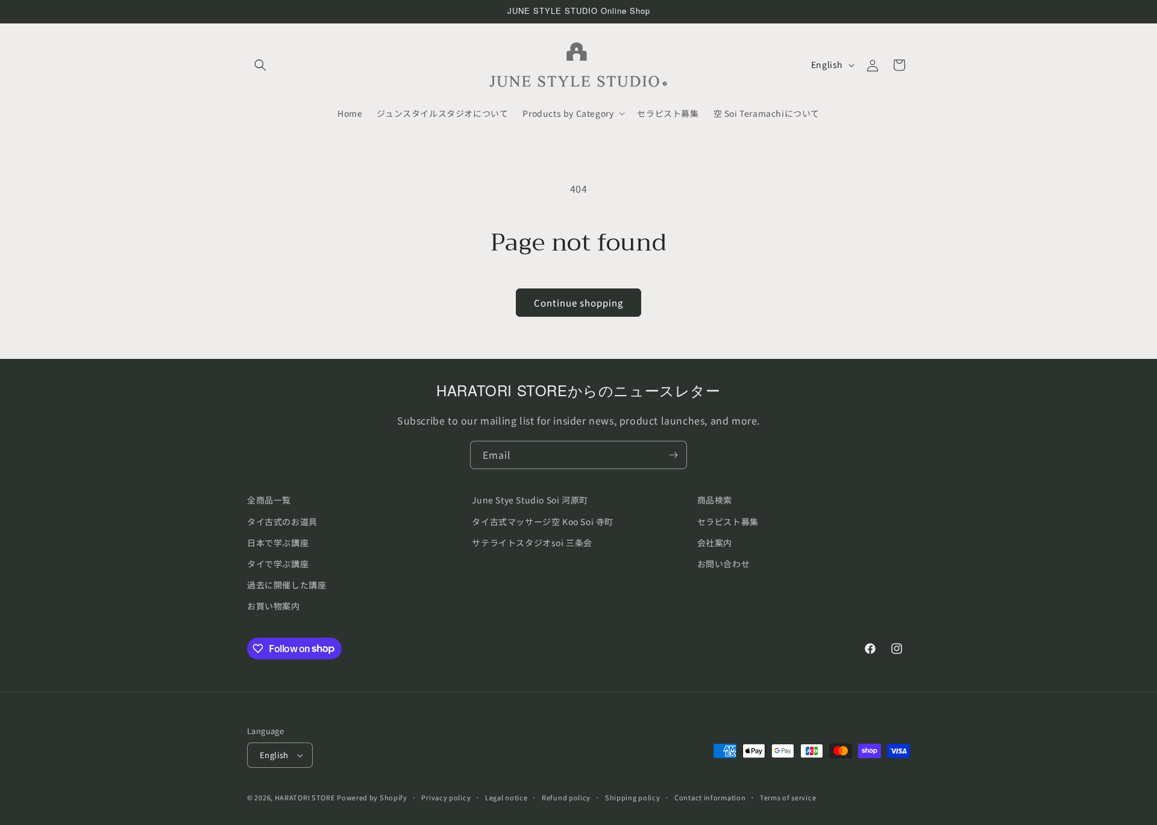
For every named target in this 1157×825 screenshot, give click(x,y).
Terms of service (788, 797)
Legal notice (506, 797)
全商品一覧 (269, 500)
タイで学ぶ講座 (278, 564)
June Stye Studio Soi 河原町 (530, 500)
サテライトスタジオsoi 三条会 (532, 543)
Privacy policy (446, 797)
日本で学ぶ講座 (278, 543)
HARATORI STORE (305, 797)
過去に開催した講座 (286, 585)
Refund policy (566, 797)
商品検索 (714, 500)
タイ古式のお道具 (282, 521)
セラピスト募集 (728, 521)
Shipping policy (632, 797)
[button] (260, 65)
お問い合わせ (723, 564)
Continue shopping (578, 302)
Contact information (709, 797)
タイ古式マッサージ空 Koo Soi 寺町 (542, 521)
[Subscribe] (673, 455)
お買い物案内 (273, 606)
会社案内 (714, 543)
